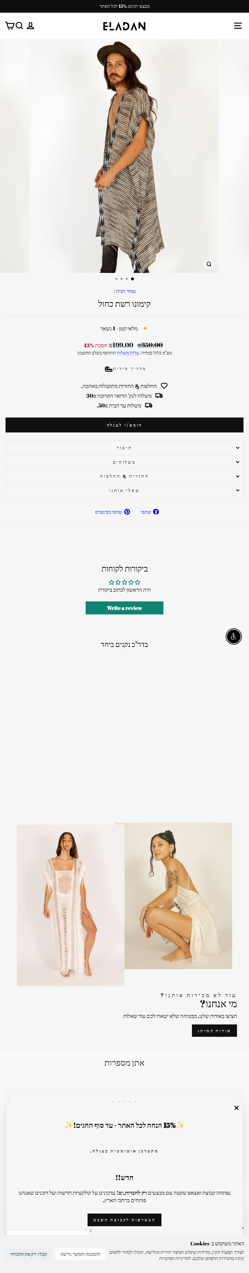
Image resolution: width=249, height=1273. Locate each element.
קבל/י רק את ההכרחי (28, 1254)
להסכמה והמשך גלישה (81, 1254)
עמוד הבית (126, 291)
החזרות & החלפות (124, 476)
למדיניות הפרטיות (175, 1258)
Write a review (124, 607)
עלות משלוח (128, 353)
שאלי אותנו (124, 490)
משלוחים (124, 462)
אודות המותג (214, 1031)
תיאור (124, 448)
